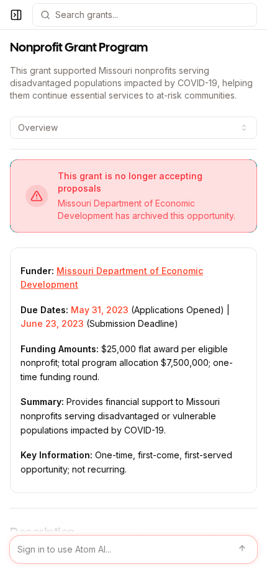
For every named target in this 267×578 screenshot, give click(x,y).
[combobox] (133, 128)
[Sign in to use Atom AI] (133, 549)
